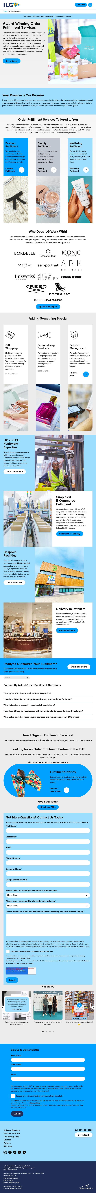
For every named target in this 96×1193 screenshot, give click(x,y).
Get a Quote (11, 61)
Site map (8, 1146)
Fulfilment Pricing (12, 1133)
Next (93, 1008)
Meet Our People (15, 471)
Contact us (81, 5)
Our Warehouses (14, 582)
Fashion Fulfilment (10, 169)
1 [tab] (43, 1031)
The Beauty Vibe (11, 1136)
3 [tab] (50, 1031)
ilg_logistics (17, 993)
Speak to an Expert (48, 306)
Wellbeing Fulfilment (74, 169)
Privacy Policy (35, 1103)
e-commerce (51, 237)
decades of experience (53, 124)
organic (36, 239)
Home (5, 11)
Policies (7, 1143)
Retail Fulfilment (67, 630)
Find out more (73, 374)
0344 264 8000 (8, 1180)
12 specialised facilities (12, 49)
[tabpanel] (16, 1008)
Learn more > (86, 740)
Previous (3, 1008)
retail (63, 237)
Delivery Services (12, 1130)
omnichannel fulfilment (16, 51)
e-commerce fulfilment (11, 103)
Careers (7, 1140)
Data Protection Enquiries (11, 1178)
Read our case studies (55, 790)
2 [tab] (46, 1031)
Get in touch (83, 1135)
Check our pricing (78, 667)
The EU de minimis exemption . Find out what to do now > (48, 16)
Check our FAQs (48, 807)
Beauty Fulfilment (42, 169)
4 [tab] (53, 1031)
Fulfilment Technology (69, 533)
